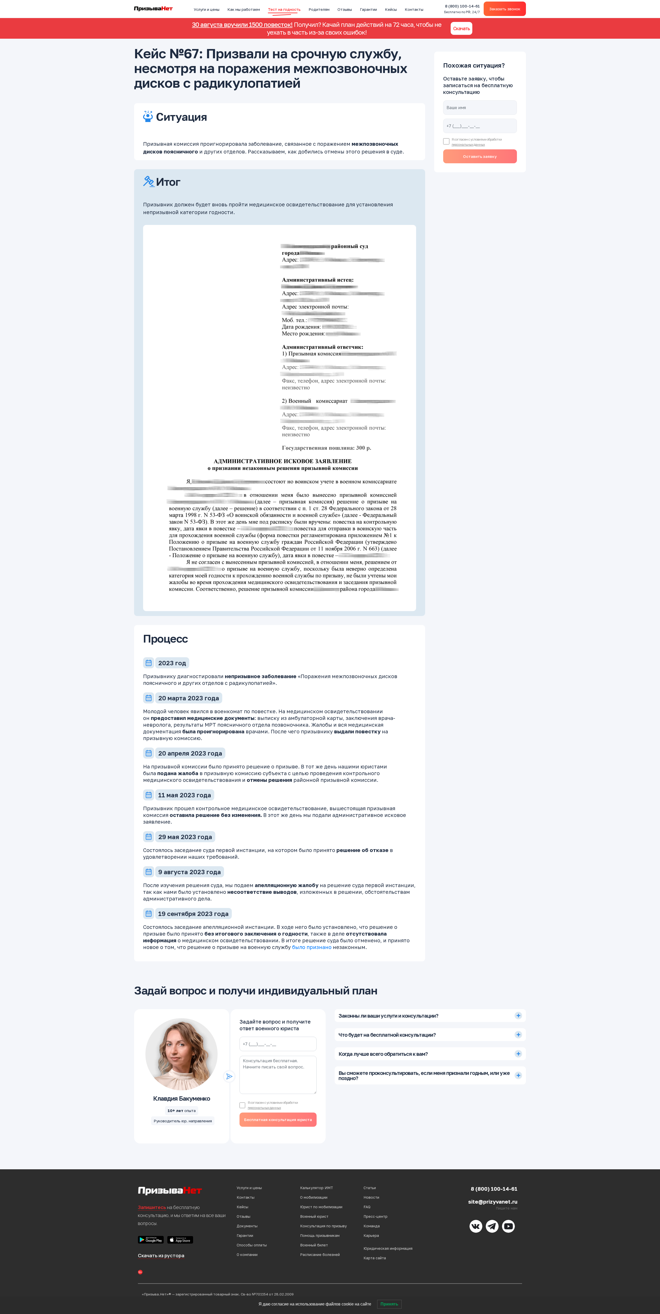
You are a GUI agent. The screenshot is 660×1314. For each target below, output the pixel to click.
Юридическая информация (388, 1248)
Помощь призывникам (320, 1235)
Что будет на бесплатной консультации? (387, 1035)
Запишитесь (152, 1207)
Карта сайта (375, 1258)
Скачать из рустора (161, 1255)
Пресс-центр (375, 1216)
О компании (247, 1254)
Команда (372, 1226)
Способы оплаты (252, 1245)
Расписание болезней (320, 1254)
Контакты (414, 9)
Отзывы (344, 9)
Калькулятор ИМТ (316, 1188)
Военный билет (314, 1245)
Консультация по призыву (323, 1226)
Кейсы (391, 9)
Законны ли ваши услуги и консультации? (388, 1015)
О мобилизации (313, 1197)
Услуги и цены (206, 9)
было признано (312, 947)
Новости (371, 1197)
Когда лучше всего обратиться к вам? (383, 1054)
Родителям (319, 9)
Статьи (370, 1188)
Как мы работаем (243, 9)
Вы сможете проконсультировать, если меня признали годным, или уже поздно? (424, 1075)
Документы (247, 1226)
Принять (389, 1304)
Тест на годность (284, 9)
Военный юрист (314, 1216)
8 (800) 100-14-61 (462, 9)
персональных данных (468, 144)
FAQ (367, 1207)
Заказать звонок (504, 8)
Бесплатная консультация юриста (278, 1119)
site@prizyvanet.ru (492, 1201)
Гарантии (368, 9)
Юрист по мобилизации (321, 1207)
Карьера (371, 1235)
